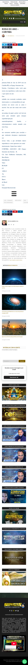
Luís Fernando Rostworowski (8, 201)
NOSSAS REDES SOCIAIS (20, 18)
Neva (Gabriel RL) (11, 35)
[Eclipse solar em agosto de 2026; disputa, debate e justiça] (14, 277)
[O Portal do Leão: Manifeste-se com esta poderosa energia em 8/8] (14, 302)
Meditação (18, 200)
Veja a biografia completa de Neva (16, 260)
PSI (21, 661)
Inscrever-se (14, 377)
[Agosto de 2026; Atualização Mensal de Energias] (14, 327)
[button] (21, 21)
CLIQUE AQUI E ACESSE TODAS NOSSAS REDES (14, 614)
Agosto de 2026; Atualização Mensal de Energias (12, 336)
